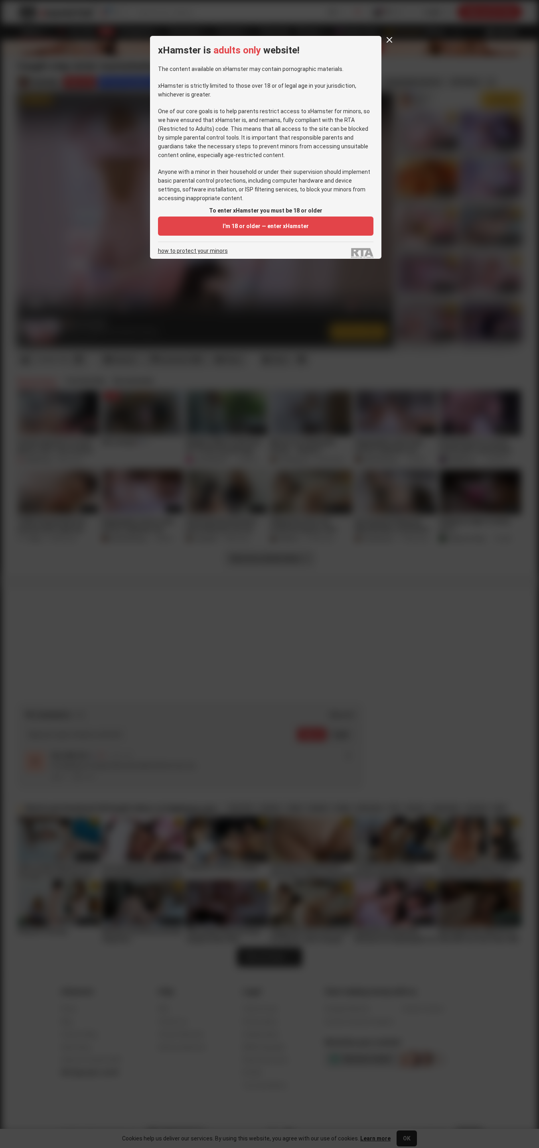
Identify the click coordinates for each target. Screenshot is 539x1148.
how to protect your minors (193, 251)
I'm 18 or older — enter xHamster (266, 226)
